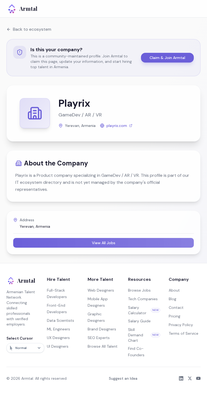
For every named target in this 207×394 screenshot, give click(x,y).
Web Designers (101, 290)
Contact (176, 307)
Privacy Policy (181, 324)
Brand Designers (102, 329)
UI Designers (57, 346)
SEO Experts (99, 337)
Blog (172, 298)
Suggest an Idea (123, 378)
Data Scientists (60, 320)
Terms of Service (183, 333)
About (174, 290)
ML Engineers (58, 329)
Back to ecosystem (32, 29)
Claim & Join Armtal (167, 57)
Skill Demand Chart (143, 335)
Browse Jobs (139, 290)
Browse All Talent (103, 346)
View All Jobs (103, 242)
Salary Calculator (143, 310)
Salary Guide (139, 321)
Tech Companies (143, 298)
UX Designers (58, 337)
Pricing (174, 316)
